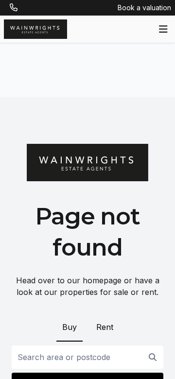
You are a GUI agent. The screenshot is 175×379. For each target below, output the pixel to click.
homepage (102, 280)
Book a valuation (144, 7)
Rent (104, 327)
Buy (69, 327)
